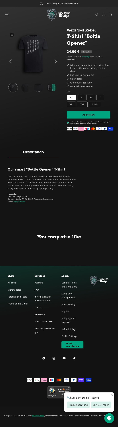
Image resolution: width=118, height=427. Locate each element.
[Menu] (6, 14)
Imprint (65, 311)
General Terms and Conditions (69, 284)
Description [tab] (33, 152)
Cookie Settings (69, 336)
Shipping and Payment (68, 320)
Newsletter (40, 314)
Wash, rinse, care (43, 321)
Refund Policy (68, 329)
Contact (38, 307)
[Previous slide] (11, 61)
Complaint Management (68, 295)
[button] (110, 14)
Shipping (85, 56)
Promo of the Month (18, 303)
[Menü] (69, 388)
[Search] (96, 14)
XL (71, 104)
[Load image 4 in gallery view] (51, 87)
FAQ (37, 289)
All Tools (12, 282)
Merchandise (14, 289)
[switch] (64, 395)
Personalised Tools (17, 296)
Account (39, 282)
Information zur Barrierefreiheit (43, 298)
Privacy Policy (68, 304)
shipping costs (38, 415)
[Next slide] (55, 61)
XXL (82, 104)
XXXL (96, 105)
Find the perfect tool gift (45, 330)
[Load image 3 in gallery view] (38, 87)
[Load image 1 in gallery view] (13, 87)
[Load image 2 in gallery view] (25, 87)
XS (71, 97)
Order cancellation (72, 345)
